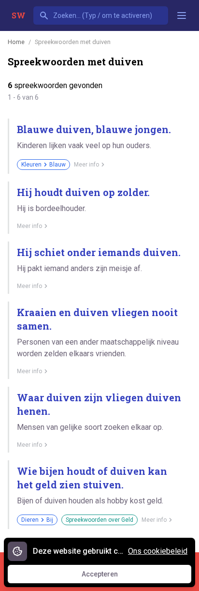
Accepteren (109, 576)
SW (19, 15)
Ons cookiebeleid (157, 551)
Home (16, 41)
